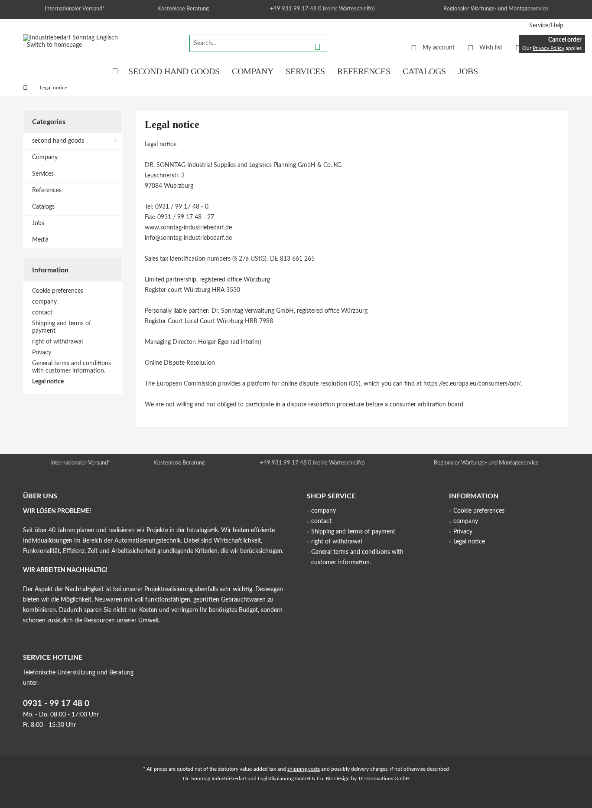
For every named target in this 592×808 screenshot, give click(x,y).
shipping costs (303, 769)
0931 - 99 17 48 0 (56, 704)
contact (42, 313)
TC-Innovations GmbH (384, 778)
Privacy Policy (548, 48)
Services (43, 174)
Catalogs (43, 207)
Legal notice (48, 382)
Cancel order (565, 40)
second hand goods (58, 141)
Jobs (38, 223)
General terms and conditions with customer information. (71, 367)
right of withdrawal (57, 342)
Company (45, 157)
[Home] (115, 71)
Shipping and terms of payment (61, 327)
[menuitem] (546, 25)
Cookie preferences (57, 291)
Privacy (41, 353)
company (44, 302)
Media (40, 240)
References (47, 190)
